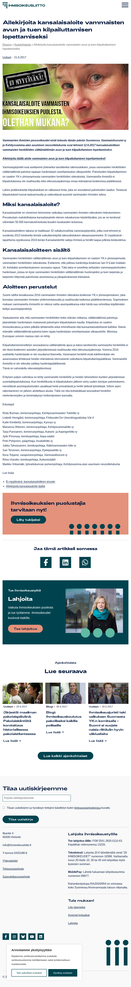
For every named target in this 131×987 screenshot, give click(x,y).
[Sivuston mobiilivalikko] (125, 5)
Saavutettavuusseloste (16, 876)
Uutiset (7, 57)
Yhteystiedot (10, 860)
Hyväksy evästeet (62, 972)
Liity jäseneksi (76, 907)
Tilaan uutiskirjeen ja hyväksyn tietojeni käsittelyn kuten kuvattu (58, 807)
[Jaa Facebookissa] (46, 562)
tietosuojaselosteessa (87, 807)
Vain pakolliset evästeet (29, 972)
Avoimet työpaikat (79, 915)
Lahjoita (73, 923)
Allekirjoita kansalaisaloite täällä (25, 486)
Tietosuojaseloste (13, 868)
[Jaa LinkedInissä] (65, 562)
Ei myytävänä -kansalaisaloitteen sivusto (30, 481)
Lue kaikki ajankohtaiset (65, 756)
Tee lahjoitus (25, 629)
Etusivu (7, 44)
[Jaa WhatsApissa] (85, 562)
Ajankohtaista (22, 44)
